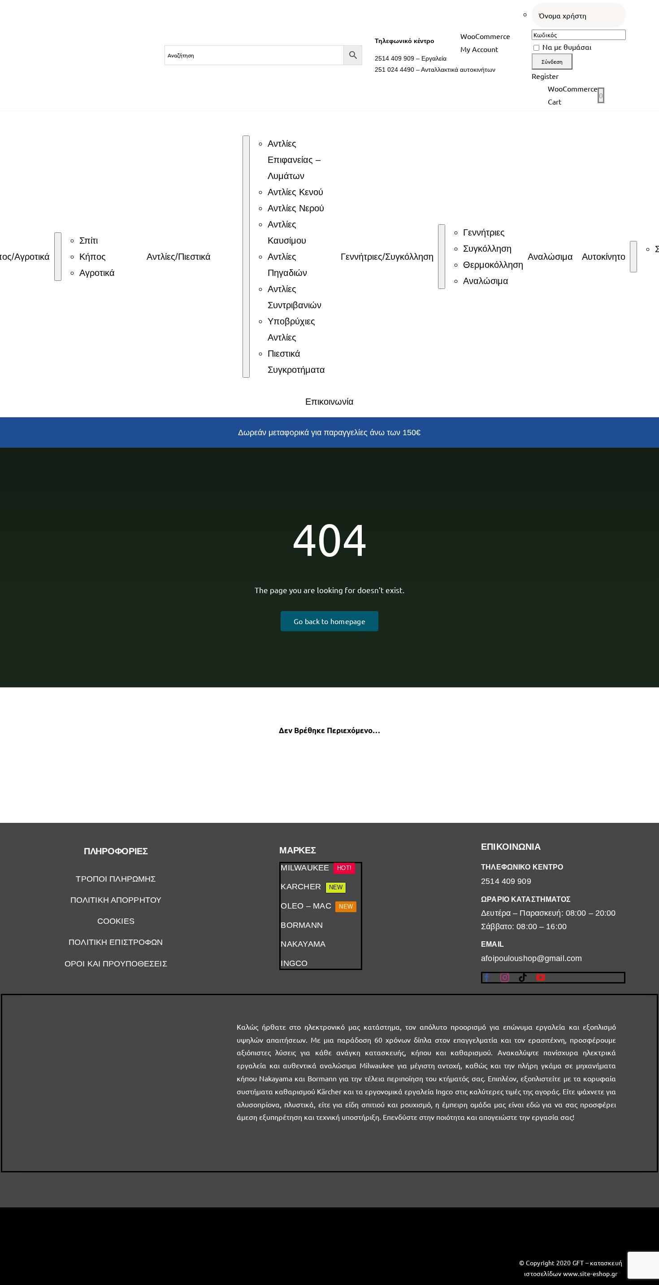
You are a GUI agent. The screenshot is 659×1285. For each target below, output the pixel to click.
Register (545, 75)
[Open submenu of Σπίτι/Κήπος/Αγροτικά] (57, 256)
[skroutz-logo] (249, 1214)
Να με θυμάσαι (566, 46)
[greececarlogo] (410, 1227)
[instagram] (504, 977)
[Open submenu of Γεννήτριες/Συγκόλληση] (441, 256)
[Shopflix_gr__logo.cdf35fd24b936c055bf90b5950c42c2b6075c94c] (88, 1232)
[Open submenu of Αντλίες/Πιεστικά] (246, 256)
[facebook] (486, 977)
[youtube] (540, 977)
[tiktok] (522, 977)
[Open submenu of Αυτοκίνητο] (633, 256)
